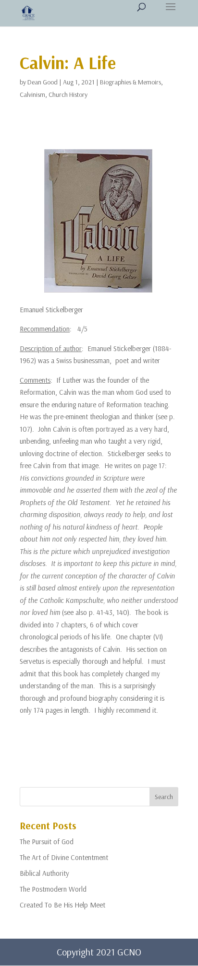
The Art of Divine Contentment (64, 857)
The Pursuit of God (47, 841)
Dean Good (42, 82)
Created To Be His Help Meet (62, 904)
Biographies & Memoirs (130, 82)
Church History (68, 94)
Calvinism (32, 94)
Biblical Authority (44, 873)
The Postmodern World (53, 889)
